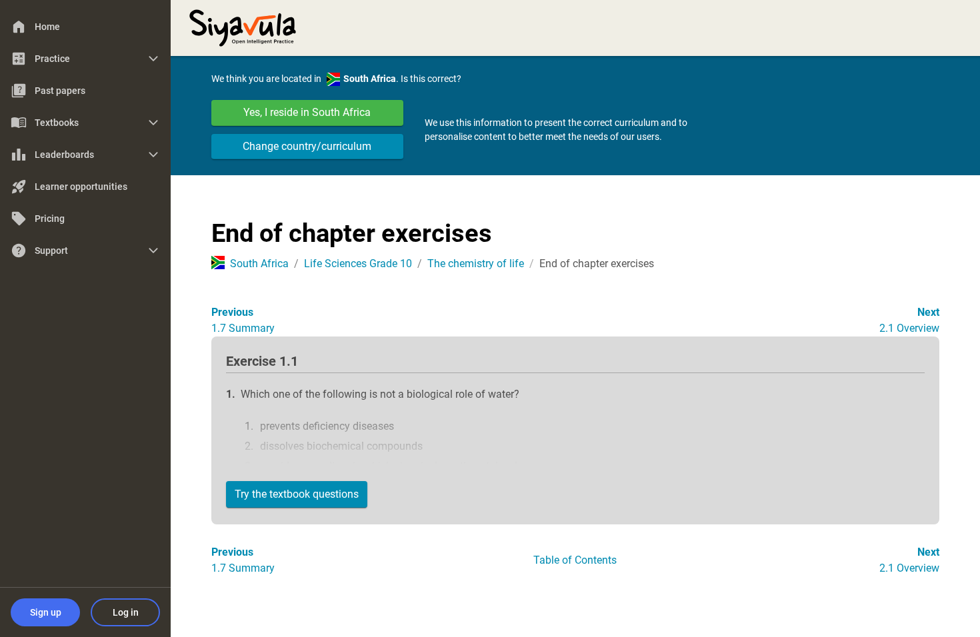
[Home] (242, 27)
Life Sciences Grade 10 (358, 263)
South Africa (259, 263)
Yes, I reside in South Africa (307, 112)
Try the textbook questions (297, 494)
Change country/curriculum (307, 146)
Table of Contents (575, 560)
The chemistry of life (475, 263)
